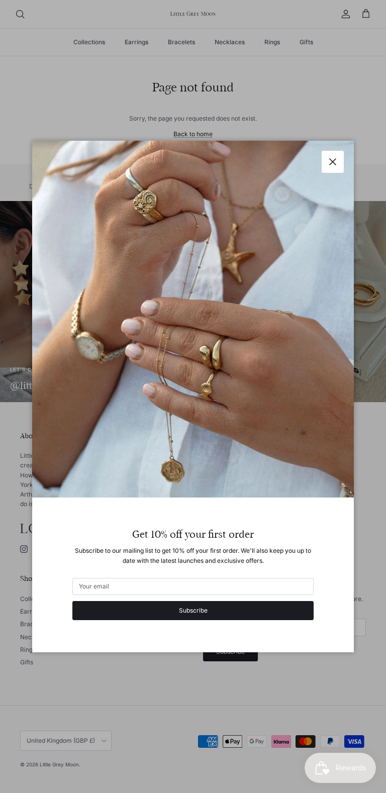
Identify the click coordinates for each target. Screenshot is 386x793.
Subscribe (193, 610)
